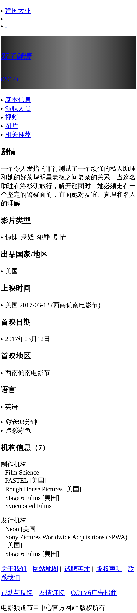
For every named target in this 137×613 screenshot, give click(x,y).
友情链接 (52, 592)
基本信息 (18, 99)
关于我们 (14, 568)
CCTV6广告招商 (94, 592)
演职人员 (18, 108)
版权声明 (109, 568)
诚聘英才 (77, 568)
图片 (11, 125)
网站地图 (45, 568)
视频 (11, 117)
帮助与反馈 (17, 592)
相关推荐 (18, 134)
